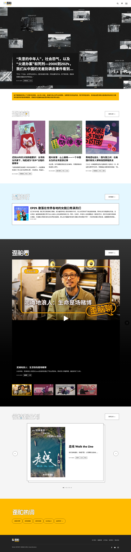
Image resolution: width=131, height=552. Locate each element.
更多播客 (114, 197)
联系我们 (111, 540)
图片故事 (58, 170)
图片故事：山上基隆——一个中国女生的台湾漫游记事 (65, 159)
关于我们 (94, 540)
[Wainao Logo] (15, 540)
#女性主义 (49, 521)
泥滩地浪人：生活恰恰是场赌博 (31, 367)
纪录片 (77, 457)
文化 (63, 170)
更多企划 (111, 416)
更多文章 (111, 114)
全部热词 (58, 521)
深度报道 (22, 173)
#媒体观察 (17, 521)
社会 (31, 80)
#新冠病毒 (28, 521)
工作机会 (105, 540)
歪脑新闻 (100, 540)
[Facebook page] (112, 547)
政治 (26, 173)
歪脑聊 (25, 375)
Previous (15, 453)
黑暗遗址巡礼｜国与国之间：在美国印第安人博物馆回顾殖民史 (102, 159)
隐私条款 (117, 540)
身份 (30, 173)
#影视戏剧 (38, 521)
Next (127, 322)
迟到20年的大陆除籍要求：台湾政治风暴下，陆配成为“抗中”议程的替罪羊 (28, 160)
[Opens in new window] (21, 213)
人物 (30, 375)
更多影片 (111, 253)
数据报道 (26, 80)
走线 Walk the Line (81, 447)
